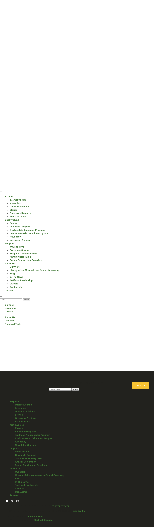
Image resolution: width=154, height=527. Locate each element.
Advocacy (15, 236)
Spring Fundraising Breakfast (26, 260)
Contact (9, 305)
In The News (16, 277)
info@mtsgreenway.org (60, 506)
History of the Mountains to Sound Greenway (34, 270)
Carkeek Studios (43, 520)
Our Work (15, 267)
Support (9, 243)
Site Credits (79, 511)
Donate (9, 290)
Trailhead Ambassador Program (27, 230)
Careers (14, 283)
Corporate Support (20, 250)
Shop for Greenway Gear (23, 253)
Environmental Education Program (29, 233)
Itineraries (15, 203)
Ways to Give (17, 247)
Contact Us (16, 287)
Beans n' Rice (35, 516)
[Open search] (1, 296)
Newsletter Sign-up (20, 240)
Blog (12, 273)
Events (13, 223)
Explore (9, 196)
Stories (13, 210)
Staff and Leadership (21, 280)
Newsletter (10, 308)
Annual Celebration (20, 257)
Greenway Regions (20, 213)
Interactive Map (18, 200)
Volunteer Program (20, 226)
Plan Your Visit (18, 216)
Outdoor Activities (19, 206)
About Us (10, 263)
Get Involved (12, 220)
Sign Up (75, 389)
